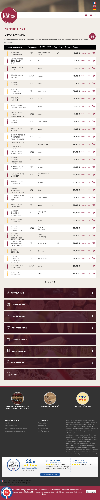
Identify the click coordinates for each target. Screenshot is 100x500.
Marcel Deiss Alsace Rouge (17, 152)
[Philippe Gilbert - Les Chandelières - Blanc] (7, 144)
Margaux (84, 426)
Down (6, 47)
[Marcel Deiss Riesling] (7, 129)
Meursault (69, 443)
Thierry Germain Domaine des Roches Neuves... (18, 229)
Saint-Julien (76, 426)
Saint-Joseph (71, 445)
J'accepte (91, 492)
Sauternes (93, 429)
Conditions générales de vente (16, 428)
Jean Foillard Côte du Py (17, 183)
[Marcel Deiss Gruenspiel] (7, 205)
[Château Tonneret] (7, 122)
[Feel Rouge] (9, 15)
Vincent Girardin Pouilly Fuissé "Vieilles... (17, 260)
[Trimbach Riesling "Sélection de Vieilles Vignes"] (7, 160)
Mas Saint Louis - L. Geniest (18, 175)
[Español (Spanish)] (94, 9)
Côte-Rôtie (80, 445)
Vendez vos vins (43, 431)
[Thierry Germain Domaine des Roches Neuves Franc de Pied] (7, 236)
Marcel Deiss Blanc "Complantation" (18, 114)
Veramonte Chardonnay (16, 53)
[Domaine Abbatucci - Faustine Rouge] (7, 190)
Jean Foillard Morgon (17, 76)
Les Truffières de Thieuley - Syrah (17, 61)
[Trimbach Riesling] (7, 84)
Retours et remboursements (15, 431)
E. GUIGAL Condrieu (15, 251)
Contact (8, 423)
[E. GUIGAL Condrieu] (7, 251)
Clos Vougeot (81, 441)
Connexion (86, 15)
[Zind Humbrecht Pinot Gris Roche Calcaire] (7, 137)
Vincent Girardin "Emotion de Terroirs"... (16, 92)
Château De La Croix (17, 69)
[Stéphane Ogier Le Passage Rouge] (7, 198)
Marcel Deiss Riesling (16, 129)
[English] (94, 6)
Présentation (42, 423)
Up (6, 46)
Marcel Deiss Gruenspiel (16, 205)
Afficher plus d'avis (50, 474)
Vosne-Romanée (86, 439)
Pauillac (69, 426)
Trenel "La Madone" (15, 99)
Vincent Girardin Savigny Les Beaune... (15, 214)
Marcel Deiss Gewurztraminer (18, 107)
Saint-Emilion (78, 429)
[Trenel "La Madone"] (7, 99)
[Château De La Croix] (7, 68)
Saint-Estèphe (89, 424)
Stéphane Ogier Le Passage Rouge (17, 198)
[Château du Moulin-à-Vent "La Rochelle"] (7, 243)
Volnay (88, 441)
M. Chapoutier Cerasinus (17, 266)
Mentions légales (11, 426)
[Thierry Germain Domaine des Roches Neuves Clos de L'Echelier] (7, 228)
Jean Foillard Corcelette (17, 167)
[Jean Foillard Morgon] (7, 76)
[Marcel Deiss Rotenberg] (7, 221)
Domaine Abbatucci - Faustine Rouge (17, 190)
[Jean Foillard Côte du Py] (7, 182)
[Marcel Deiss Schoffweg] (7, 274)
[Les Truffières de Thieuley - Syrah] (7, 61)
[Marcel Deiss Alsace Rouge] (7, 152)
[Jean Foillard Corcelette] (7, 167)
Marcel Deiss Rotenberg (16, 221)
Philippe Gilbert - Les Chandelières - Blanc (18, 146)
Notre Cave (42, 426)
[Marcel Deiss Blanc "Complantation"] (7, 114)
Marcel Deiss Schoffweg (16, 274)
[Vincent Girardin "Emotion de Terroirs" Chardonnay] (7, 91)
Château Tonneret (15, 122)
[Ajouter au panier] (93, 53)
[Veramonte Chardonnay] (7, 53)
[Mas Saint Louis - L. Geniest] (7, 175)
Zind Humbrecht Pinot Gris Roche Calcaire (18, 137)
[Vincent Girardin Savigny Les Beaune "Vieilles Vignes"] (7, 213)
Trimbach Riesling (15, 84)
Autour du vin (43, 428)
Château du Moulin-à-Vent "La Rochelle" (17, 243)
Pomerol (86, 429)
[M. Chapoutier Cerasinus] (7, 266)
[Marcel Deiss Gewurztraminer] (7, 106)
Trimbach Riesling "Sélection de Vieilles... (16, 161)
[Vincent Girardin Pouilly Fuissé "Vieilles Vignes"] (7, 259)
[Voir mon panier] (90, 15)
